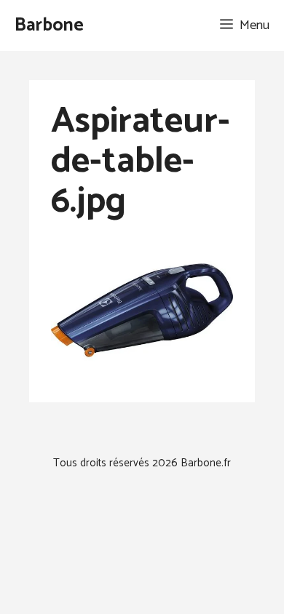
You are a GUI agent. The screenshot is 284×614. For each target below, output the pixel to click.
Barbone (49, 25)
